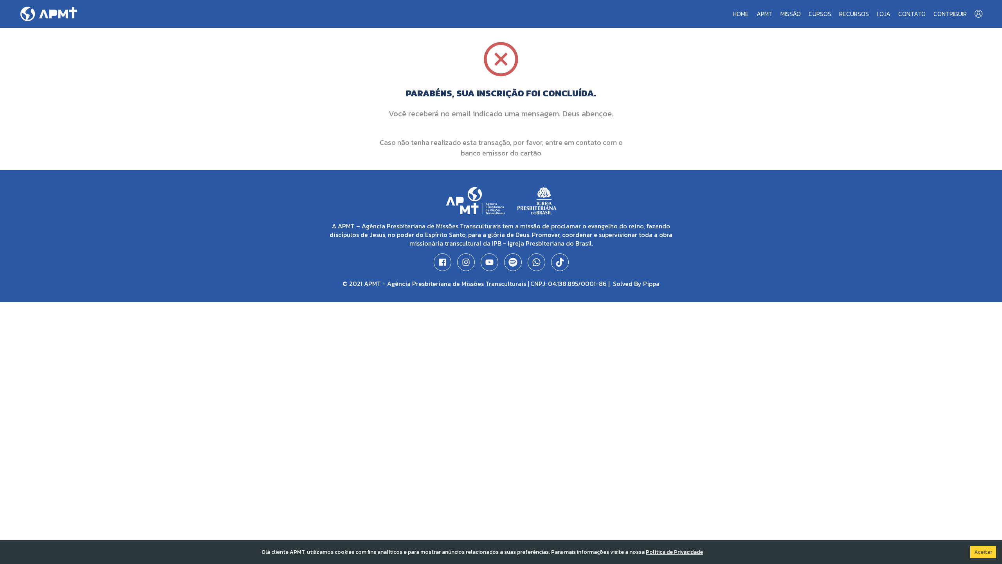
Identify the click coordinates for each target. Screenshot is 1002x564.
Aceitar (983, 552)
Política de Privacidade (674, 552)
